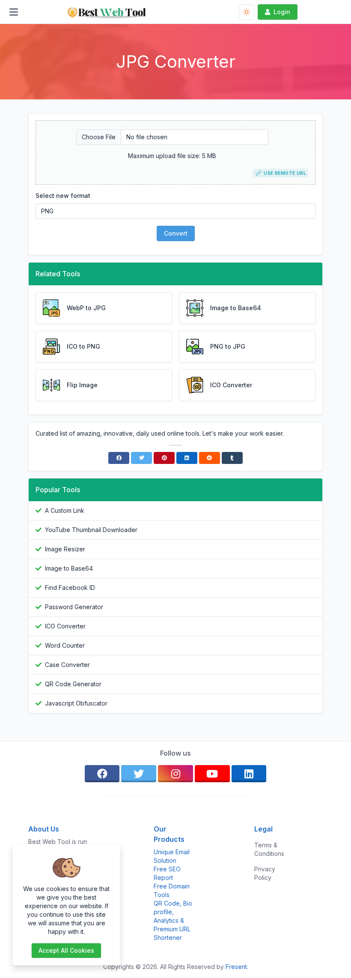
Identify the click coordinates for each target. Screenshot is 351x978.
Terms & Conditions (269, 849)
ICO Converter (65, 626)
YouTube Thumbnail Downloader (91, 529)
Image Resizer (65, 549)
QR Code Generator (73, 684)
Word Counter (65, 645)
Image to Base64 (69, 568)
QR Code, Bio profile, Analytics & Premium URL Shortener (173, 920)
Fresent (236, 966)
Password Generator (74, 606)
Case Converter (67, 664)
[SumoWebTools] (106, 12)
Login (282, 11)
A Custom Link (64, 510)
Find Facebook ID (70, 587)
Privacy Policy (264, 873)
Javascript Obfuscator (76, 703)
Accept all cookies (66, 950)
